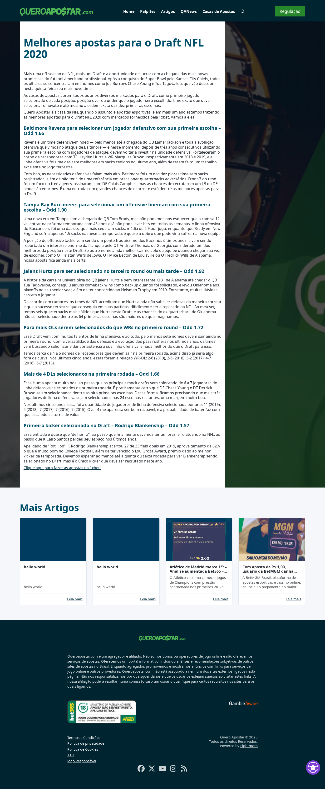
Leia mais (75, 599)
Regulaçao (290, 11)
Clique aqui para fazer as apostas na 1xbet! (62, 467)
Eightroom (249, 745)
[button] (243, 11)
